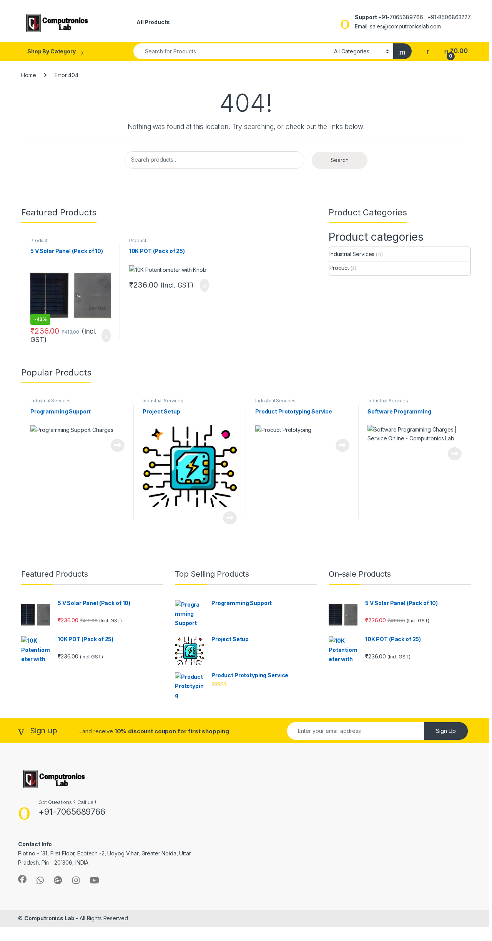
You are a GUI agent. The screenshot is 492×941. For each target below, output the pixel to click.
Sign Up (446, 731)
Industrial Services (351, 254)
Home (28, 75)
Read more (118, 445)
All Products (153, 22)
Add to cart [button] (105, 335)
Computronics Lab (49, 918)
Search (340, 160)
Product (39, 240)
